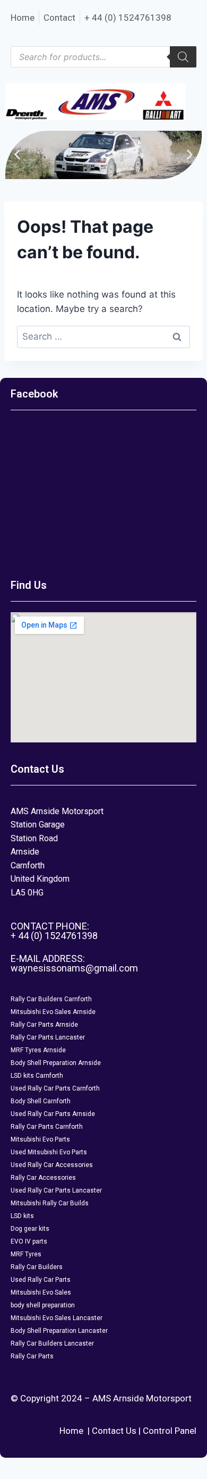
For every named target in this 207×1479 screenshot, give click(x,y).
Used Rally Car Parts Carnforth (55, 1088)
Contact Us (114, 1430)
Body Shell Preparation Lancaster (59, 1330)
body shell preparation (43, 1305)
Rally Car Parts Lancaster (48, 1037)
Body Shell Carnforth (41, 1101)
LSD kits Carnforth (37, 1075)
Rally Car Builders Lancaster (52, 1343)
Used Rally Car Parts (41, 1279)
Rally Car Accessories (43, 1177)
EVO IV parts (29, 1241)
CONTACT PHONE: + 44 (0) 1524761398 (54, 930)
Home (71, 1430)
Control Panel (169, 1430)
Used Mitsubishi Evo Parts (49, 1152)
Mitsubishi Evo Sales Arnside (53, 1012)
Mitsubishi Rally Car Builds (50, 1203)
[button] (17, 155)
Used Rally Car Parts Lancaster (56, 1190)
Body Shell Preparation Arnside (56, 1063)
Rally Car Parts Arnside (44, 1024)
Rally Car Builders (37, 1267)
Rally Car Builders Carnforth (51, 999)
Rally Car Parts (32, 1356)
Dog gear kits (30, 1228)
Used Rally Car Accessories (52, 1165)
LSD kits (22, 1216)
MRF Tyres (26, 1254)
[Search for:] (103, 336)
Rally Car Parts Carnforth (47, 1126)
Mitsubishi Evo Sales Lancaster (56, 1318)
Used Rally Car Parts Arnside (53, 1114)
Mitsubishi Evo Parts (40, 1139)
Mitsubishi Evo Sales (41, 1292)
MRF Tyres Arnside (38, 1050)
